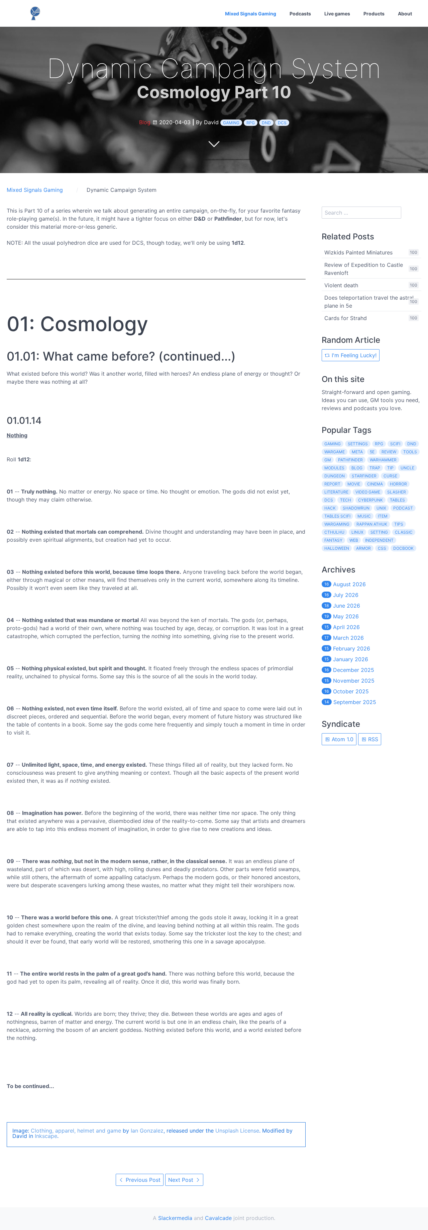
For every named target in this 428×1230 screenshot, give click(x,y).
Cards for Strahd (345, 318)
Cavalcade (218, 1218)
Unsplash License (237, 1130)
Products (374, 13)
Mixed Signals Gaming (250, 13)
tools (410, 451)
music (364, 516)
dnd (266, 122)
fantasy (333, 540)
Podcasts (300, 13)
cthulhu (334, 532)
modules (334, 467)
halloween (336, 548)
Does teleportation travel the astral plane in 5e (369, 301)
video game (367, 491)
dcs (282, 122)
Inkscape (46, 1136)
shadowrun (356, 508)
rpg (250, 122)
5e (372, 451)
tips (398, 524)
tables (397, 500)
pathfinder (350, 459)
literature (336, 491)
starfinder (364, 475)
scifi (395, 443)
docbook (403, 548)
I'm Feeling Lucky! (353, 355)
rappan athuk (371, 524)
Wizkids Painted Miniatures (358, 252)
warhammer (383, 459)
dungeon (334, 475)
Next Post (181, 1179)
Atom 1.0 (341, 739)
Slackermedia (175, 1218)
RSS (372, 739)
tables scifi (337, 516)
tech (345, 500)
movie (353, 483)
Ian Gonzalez (147, 1130)
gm (327, 459)
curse (390, 475)
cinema (375, 483)
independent (379, 540)
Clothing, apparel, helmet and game (76, 1130)
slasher (396, 491)
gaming (231, 122)
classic (404, 532)
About (405, 13)
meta (357, 451)
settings (358, 443)
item (383, 516)
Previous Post (142, 1179)
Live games (337, 13)
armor (363, 548)
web (353, 540)
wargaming (336, 524)
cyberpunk (370, 500)
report (332, 483)
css (382, 548)
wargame (334, 451)
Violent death (341, 285)
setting (379, 532)
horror (398, 483)
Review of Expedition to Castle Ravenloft (363, 268)
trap (374, 467)
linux (357, 532)
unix (381, 508)
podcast (403, 508)
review (389, 451)
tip (390, 467)
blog (356, 467)
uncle (407, 467)
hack (330, 508)
